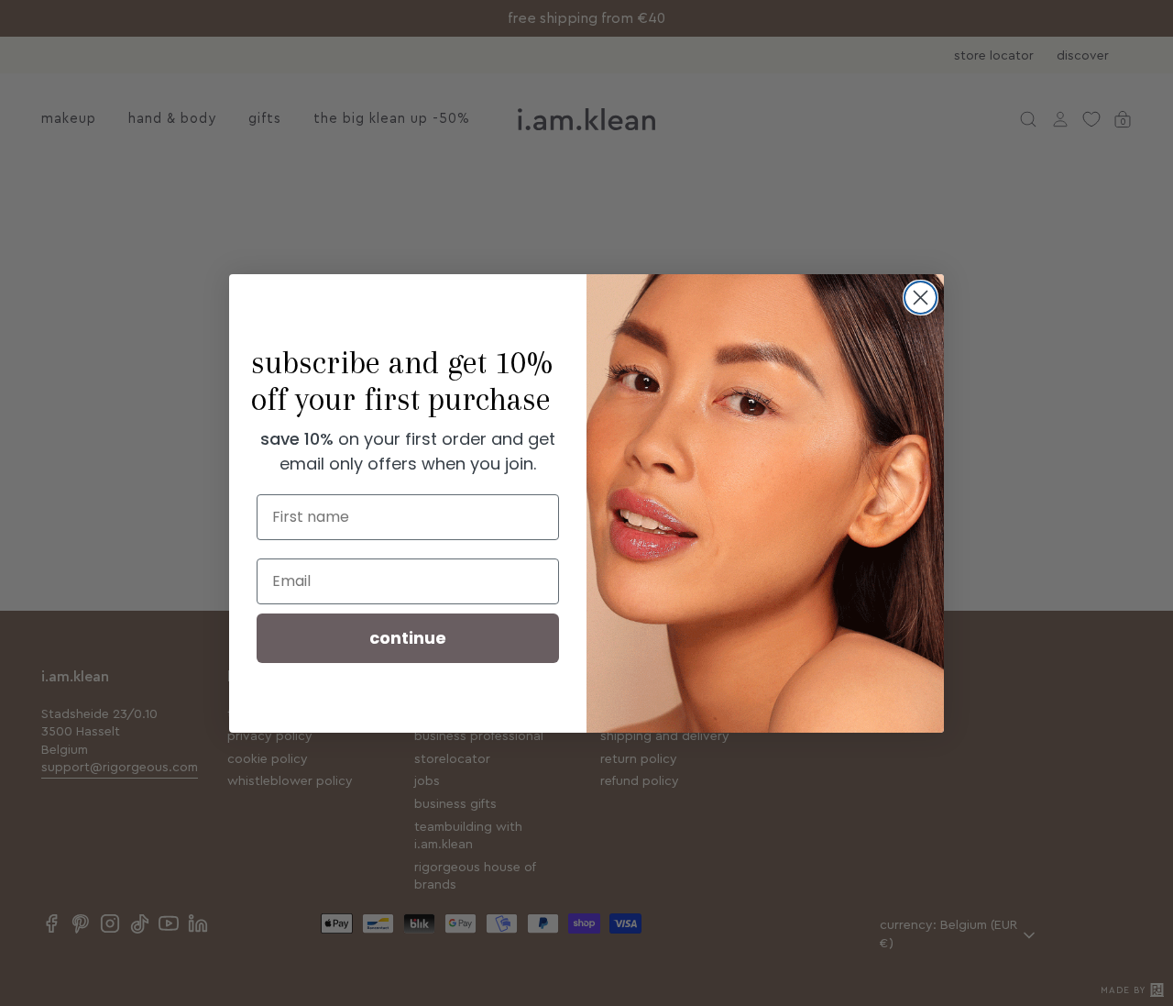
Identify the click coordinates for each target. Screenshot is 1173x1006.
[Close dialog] (920, 298)
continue (407, 637)
